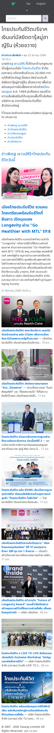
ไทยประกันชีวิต (31, 68)
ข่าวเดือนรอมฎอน (17, 134)
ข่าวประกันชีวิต (15, 138)
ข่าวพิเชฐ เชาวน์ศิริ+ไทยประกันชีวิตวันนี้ (26, 157)
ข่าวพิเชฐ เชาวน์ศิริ (17, 125)
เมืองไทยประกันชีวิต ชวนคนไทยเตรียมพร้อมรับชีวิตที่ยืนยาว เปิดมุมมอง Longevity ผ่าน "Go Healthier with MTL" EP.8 (26, 219)
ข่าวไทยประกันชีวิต (17, 129)
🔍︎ (45, 18)
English (41, 4)
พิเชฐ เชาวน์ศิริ (16, 63)
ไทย (28, 4)
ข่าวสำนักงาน (15, 142)
